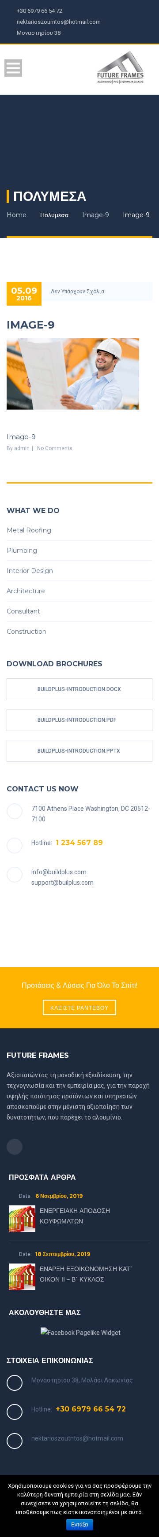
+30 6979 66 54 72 (91, 1409)
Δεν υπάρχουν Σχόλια (77, 291)
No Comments (54, 448)
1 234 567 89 (79, 843)
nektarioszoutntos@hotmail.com (77, 1438)
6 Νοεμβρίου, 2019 (59, 1196)
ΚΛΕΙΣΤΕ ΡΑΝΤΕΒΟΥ (79, 1008)
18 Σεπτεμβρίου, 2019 (62, 1254)
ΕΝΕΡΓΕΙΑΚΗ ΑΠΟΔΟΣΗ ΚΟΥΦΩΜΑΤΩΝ (75, 1216)
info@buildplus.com (59, 872)
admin (22, 448)
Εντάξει (79, 1525)
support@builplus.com (62, 882)
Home (16, 215)
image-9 (95, 215)
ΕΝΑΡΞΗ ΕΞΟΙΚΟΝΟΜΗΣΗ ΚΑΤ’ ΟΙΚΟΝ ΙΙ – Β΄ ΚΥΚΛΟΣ (86, 1274)
